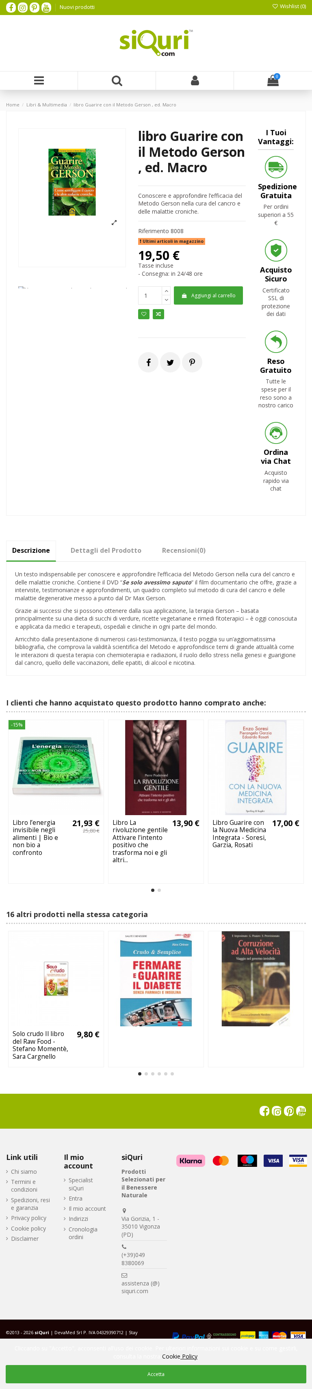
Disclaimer (25, 1238)
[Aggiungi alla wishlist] (144, 314)
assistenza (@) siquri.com (140, 1287)
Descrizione (31, 550)
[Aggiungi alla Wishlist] (44, 812)
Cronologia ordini (83, 1233)
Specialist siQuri (81, 1184)
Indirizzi (78, 1218)
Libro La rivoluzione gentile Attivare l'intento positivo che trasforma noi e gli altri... (140, 841)
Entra (75, 1198)
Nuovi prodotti (77, 7)
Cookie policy (28, 1228)
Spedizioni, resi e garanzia (30, 1204)
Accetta (156, 1374)
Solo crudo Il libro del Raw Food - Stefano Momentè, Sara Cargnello (40, 1045)
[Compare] (56, 812)
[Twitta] (170, 362)
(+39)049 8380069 (133, 1259)
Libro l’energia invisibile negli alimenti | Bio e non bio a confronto (35, 837)
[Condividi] (148, 362)
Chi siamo (24, 1171)
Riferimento (153, 231)
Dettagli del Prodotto (106, 550)
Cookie (179, 1356)
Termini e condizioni (24, 1186)
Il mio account (87, 1208)
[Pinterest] (192, 362)
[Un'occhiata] (67, 812)
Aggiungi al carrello (213, 295)
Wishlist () (292, 6)
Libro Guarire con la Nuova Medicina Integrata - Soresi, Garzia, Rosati (239, 833)
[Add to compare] (158, 314)
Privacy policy (28, 1218)
